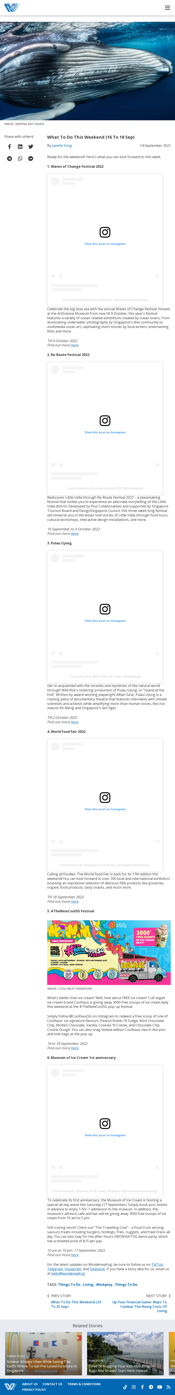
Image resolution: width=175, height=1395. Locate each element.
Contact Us (52, 1384)
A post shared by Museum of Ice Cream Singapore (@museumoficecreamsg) (105, 1191)
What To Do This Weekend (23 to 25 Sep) (76, 1301)
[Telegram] (151, 1387)
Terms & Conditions (84, 1384)
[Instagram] (134, 1387)
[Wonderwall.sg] (11, 7)
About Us (30, 1384)
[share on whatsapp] (20, 158)
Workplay (104, 1284)
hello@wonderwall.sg (68, 1273)
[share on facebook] (9, 146)
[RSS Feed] (168, 1387)
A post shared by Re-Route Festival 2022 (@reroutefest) (105, 488)
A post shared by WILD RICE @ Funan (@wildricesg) (105, 676)
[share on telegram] (9, 158)
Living (88, 1284)
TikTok (157, 1264)
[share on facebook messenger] (30, 158)
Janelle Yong (62, 145)
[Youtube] (159, 1387)
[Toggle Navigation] (167, 7)
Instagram (72, 1269)
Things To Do (69, 1284)
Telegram (55, 1269)
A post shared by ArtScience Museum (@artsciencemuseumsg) (105, 299)
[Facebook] (142, 1387)
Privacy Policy (34, 1390)
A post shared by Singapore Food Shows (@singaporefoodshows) (105, 865)
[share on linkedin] (20, 146)
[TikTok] (125, 1387)
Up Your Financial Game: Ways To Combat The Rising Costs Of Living (139, 1303)
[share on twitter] (30, 146)
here (74, 345)
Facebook (97, 1269)
